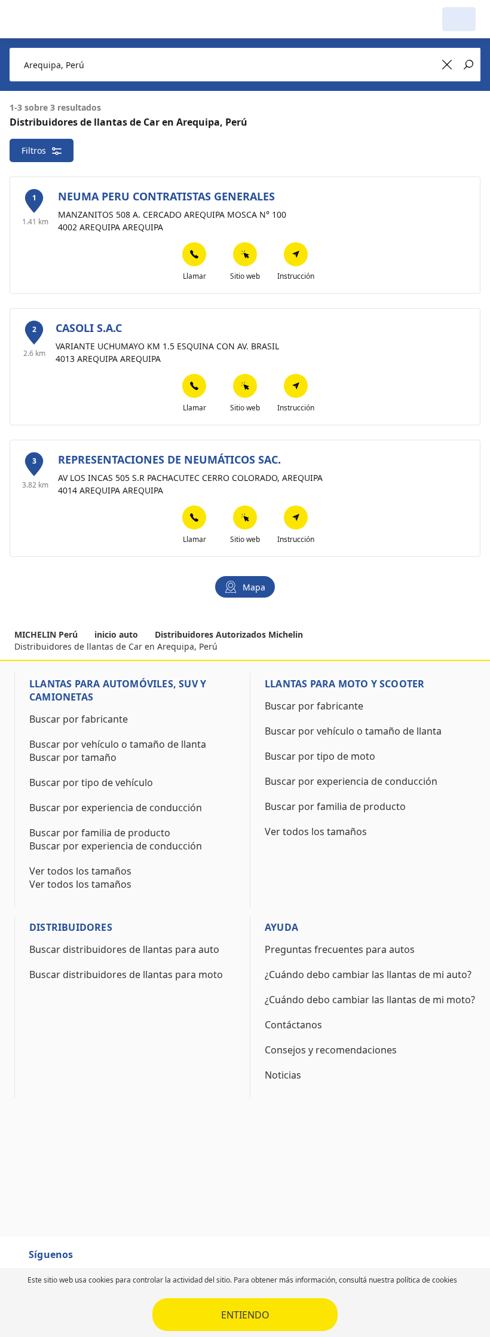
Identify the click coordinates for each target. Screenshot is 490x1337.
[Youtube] (115, 1259)
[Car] (459, 19)
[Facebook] (93, 1259)
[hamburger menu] (26, 19)
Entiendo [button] (245, 1314)
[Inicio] (75, 19)
